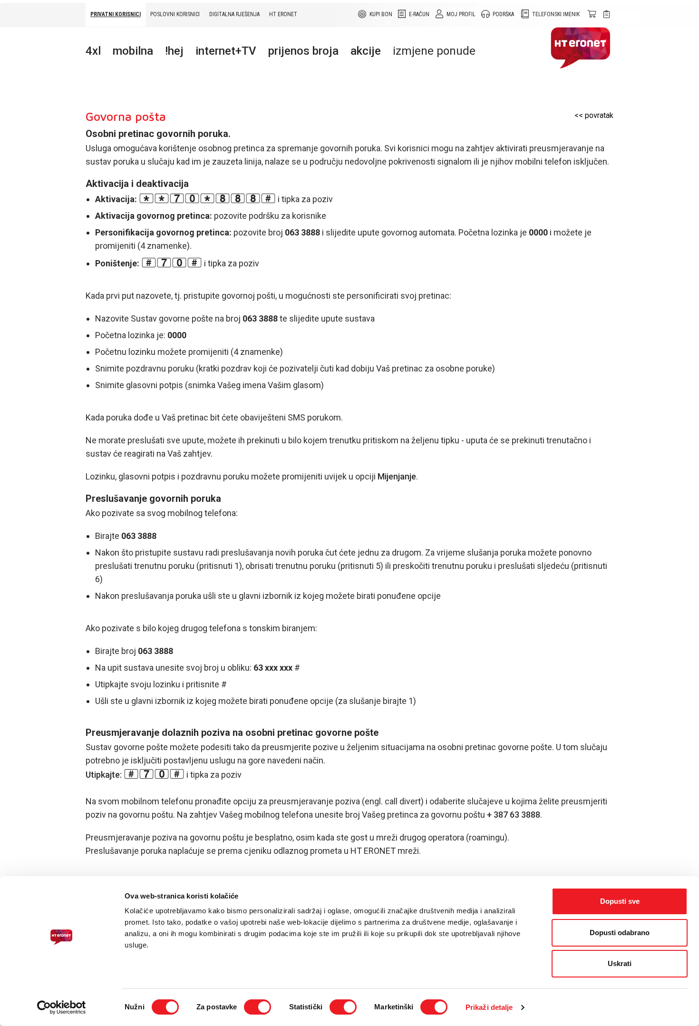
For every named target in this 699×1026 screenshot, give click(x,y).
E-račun (419, 14)
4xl (93, 51)
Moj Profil (461, 14)
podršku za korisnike (287, 216)
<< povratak (593, 115)
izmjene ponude (434, 51)
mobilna (133, 51)
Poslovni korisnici (175, 14)
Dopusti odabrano (620, 932)
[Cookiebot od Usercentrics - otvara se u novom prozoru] (61, 1007)
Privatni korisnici (115, 14)
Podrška (503, 14)
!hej (174, 51)
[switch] (257, 1007)
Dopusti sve (620, 901)
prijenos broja (303, 51)
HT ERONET (283, 14)
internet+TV (225, 51)
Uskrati (619, 963)
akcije (365, 51)
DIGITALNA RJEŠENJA (234, 14)
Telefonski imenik (556, 14)
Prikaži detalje (489, 1007)
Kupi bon (380, 14)
